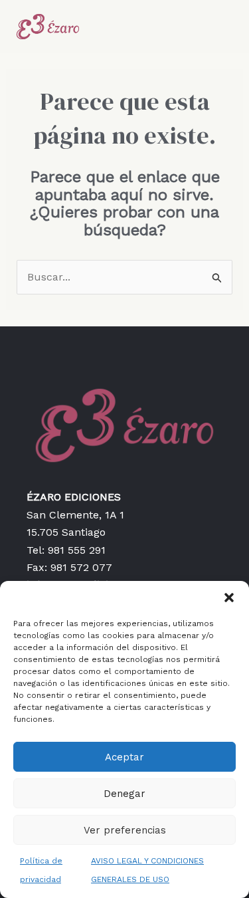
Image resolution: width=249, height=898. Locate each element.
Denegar (124, 794)
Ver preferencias (125, 830)
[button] (229, 597)
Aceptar (124, 757)
